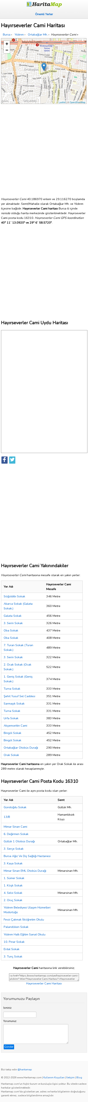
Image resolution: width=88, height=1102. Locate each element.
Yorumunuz (9, 1021)
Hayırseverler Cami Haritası (44, 983)
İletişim (70, 1077)
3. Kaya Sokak (13, 863)
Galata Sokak (12, 616)
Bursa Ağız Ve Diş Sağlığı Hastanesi (27, 856)
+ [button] (7, 43)
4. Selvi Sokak (13, 893)
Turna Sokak (12, 689)
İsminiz (7, 1008)
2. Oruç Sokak (13, 900)
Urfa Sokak (11, 718)
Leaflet (62, 102)
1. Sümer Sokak (14, 878)
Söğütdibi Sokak (14, 596)
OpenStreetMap (77, 102)
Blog (79, 1077)
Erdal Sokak (11, 949)
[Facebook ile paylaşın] (4, 460)
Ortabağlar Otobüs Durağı (21, 748)
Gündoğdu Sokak (15, 807)
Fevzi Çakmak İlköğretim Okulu (24, 919)
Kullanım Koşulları (53, 1077)
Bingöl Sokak (12, 733)
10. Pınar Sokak (14, 942)
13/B (7, 817)
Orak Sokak (11, 755)
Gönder (9, 1047)
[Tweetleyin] (12, 460)
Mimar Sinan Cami (15, 827)
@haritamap (25, 1069)
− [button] (7, 50)
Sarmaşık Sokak (14, 703)
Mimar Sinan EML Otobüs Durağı (25, 871)
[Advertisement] (44, 149)
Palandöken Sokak (16, 927)
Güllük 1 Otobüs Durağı (19, 841)
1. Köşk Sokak (13, 885)
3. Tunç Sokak (13, 956)
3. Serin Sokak (13, 623)
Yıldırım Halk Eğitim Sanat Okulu (24, 934)
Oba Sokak (11, 630)
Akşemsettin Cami (15, 726)
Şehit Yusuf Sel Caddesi (19, 696)
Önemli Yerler (44, 14)
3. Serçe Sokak (14, 849)
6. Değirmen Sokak (16, 834)
